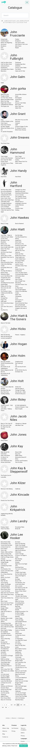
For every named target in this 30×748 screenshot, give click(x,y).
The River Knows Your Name (21, 285)
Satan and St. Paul (20, 71)
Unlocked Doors (5, 66)
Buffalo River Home (20, 255)
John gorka (18, 88)
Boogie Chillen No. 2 (20, 625)
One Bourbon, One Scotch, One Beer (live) (7, 569)
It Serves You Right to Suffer (21, 556)
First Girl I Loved (5, 196)
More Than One (19, 106)
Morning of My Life (5, 390)
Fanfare (17, 39)
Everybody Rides (19, 527)
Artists (8, 718)
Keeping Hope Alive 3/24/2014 (20, 64)
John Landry (18, 521)
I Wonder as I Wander (20, 423)
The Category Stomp (20, 196)
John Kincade (19, 494)
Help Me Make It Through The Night (20, 389)
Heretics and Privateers (21, 460)
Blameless (3, 71)
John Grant (17, 114)
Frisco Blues (4, 548)
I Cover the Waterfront (21, 677)
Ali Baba (3, 388)
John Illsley (18, 399)
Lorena (17, 206)
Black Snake (4, 601)
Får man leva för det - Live (20, 367)
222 (11, 704)
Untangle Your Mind (20, 189)
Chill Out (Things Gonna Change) (7, 557)
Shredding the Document (7, 282)
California (17, 489)
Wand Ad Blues (19, 626)
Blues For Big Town (20, 645)
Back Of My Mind (5, 245)
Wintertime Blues (5, 274)
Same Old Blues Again (7, 625)
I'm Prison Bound (19, 615)
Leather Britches (19, 205)
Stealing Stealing (5, 393)
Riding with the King (6, 286)
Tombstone (18, 62)
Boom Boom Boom (20, 589)
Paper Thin (3, 299)
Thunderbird (18, 296)
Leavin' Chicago (19, 553)
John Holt (17, 381)
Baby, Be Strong (19, 601)
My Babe (17, 579)
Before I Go (4, 243)
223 (15, 704)
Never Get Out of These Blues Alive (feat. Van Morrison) (7, 604)
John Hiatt (17, 229)
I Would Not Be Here (6, 194)
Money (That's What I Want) (20, 591)
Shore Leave (18, 163)
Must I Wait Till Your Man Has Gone (7, 627)
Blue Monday (18, 558)
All (2, 21)
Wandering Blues (19, 548)
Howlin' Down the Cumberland (19, 269)
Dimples (17, 562)
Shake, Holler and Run (7, 552)
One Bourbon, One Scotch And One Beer (6, 544)
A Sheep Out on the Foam (6, 683)
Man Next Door (5, 392)
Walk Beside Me (5, 452)
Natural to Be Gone (20, 191)
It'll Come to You (19, 243)
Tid (16, 365)
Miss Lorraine (18, 586)
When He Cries (5, 94)
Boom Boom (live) (5, 589)
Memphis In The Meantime (5, 241)
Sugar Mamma (19, 679)
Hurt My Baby (18, 235)
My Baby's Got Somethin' (5, 651)
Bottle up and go (5, 659)
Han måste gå (19, 363)
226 (24, 704)
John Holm (17, 355)
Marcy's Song (4, 223)
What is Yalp (5, 728)
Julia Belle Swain (5, 201)
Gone (16, 298)
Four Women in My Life (21, 587)
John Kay (16, 446)
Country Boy (18, 653)
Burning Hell (4, 642)
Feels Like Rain (19, 254)
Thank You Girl (19, 248)
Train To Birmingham (20, 289)
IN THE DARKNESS (20, 405)
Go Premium (15, 728)
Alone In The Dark (5, 323)
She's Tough (18, 156)
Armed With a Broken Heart (20, 95)
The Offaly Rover (5, 350)
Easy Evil (17, 453)
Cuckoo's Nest (19, 208)
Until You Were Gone (6, 62)
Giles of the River (5, 455)
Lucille (16, 570)
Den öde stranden (5, 361)
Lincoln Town (4, 238)
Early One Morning (20, 543)
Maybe (17, 47)
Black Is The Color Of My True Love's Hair (6, 424)
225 (21, 704)
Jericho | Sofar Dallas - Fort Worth (21, 68)
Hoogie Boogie (4, 562)
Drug (2, 119)
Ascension (3, 44)
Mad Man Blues (19, 699)
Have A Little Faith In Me (7, 247)
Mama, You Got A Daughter (5, 578)
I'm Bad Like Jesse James (20, 636)
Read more (14, 745)
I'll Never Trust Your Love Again (21, 598)
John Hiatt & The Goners (18, 317)
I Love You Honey (5, 591)
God (2, 47)
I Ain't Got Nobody (20, 698)
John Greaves (19, 137)
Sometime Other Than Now (21, 266)
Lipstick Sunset (19, 264)
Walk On (3, 296)
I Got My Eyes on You (21, 667)
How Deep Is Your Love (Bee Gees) (21, 45)
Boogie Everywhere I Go (21, 611)
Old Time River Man (6, 189)
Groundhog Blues (19, 603)
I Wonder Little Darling (21, 596)
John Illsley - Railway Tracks (6, 409)
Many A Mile (18, 452)
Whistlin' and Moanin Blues (6, 636)
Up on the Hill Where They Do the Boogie (6, 192)
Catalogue (21, 718)
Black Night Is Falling (6, 630)
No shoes (17, 542)
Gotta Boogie (18, 687)
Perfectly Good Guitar (21, 245)
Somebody (3, 459)
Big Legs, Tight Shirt (6, 560)
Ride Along (18, 282)
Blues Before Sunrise (20, 648)
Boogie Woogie (19, 604)
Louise (17, 647)
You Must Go (4, 310)
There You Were (5, 528)
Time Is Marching (5, 638)
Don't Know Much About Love (7, 303)
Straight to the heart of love (21, 309)
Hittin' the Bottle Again (20, 686)
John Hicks (18, 329)
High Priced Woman (20, 550)
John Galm (17, 77)
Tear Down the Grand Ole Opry (20, 198)
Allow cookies (23, 745)
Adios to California (5, 279)
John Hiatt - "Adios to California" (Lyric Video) (7, 236)
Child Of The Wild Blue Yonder (21, 292)
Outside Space (5, 41)
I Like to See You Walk (21, 696)
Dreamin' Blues (5, 687)
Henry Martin (4, 440)
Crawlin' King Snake (20, 572)
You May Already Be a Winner (21, 237)
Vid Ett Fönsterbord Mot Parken (7, 364)
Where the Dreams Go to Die (7, 129)
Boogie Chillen (4, 608)
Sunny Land (4, 596)
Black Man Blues (5, 647)
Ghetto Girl (18, 387)
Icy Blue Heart (19, 288)
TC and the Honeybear (7, 131)
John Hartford (16, 184)
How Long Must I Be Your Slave (20, 663)
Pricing (13, 731)
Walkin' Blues (18, 455)
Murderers (3, 46)
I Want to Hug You (20, 659)
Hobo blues (18, 552)
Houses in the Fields (20, 103)
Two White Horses (5, 633)
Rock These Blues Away (7, 594)
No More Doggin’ (5, 676)
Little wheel (4, 564)
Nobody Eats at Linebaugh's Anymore (20, 202)
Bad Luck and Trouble (21, 671)
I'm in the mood (5, 674)
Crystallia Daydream (6, 203)
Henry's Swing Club (6, 553)
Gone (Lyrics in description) (19, 300)
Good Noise (18, 99)
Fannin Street (4, 161)
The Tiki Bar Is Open (6, 291)
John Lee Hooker (16, 536)
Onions (17, 631)
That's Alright (4, 156)
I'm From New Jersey (6, 97)
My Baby (3, 260)
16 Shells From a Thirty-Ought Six (7, 164)
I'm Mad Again (19, 638)
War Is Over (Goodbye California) (21, 690)
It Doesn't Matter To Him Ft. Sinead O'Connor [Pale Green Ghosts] (21, 128)
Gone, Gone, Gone (6, 198)
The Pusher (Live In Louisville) (6, 476)
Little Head (3, 301)
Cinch (2, 49)
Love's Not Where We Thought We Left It (6, 276)
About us (4, 731)
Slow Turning (18, 279)
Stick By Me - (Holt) (20, 392)
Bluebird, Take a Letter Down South (6, 619)
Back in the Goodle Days (7, 200)
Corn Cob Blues (5, 206)
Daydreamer (4, 67)
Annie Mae (18, 560)
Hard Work (3, 176)
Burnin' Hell (18, 581)
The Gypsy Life (5, 106)
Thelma (17, 669)
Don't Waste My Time (6, 460)
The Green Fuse (5, 143)
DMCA (22, 732)
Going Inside (4, 39)
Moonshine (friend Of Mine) (20, 458)
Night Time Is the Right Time (21, 564)
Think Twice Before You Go (7, 598)
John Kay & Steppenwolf (19, 470)
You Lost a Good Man (21, 569)
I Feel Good (4, 616)
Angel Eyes (18, 240)
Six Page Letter (19, 594)
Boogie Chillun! (19, 682)
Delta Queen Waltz (6, 205)
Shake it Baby (18, 618)
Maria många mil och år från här (7, 370)
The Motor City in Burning (5, 644)
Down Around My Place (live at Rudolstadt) (21, 303)
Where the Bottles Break (7, 99)
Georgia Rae (4, 298)
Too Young (3, 653)
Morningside (18, 97)
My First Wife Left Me (20, 574)
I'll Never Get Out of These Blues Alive (6, 661)
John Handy (18, 171)
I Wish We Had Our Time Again (7, 210)
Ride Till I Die (4, 581)
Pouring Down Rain (6, 623)
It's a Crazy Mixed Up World (6, 574)
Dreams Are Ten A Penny (7, 500)
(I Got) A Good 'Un (5, 547)
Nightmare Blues (5, 677)
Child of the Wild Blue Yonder (6, 264)
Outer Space (4, 123)
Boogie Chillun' (19, 660)
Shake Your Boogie (20, 545)
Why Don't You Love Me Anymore (21, 120)
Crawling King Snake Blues (6, 566)
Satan (2, 82)
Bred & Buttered (19, 223)
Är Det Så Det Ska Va (21, 370)
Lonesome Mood (5, 587)
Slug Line (17, 252)
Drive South (18, 242)
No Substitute (4, 631)
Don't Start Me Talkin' (6, 159)
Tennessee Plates (19, 260)
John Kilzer (18, 483)
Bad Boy (17, 616)
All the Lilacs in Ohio (6, 255)
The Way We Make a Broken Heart (6, 271)
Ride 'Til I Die (18, 623)
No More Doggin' (19, 613)
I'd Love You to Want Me (7, 387)
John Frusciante (17, 33)
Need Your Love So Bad (21, 681)
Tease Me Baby (19, 620)
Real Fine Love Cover (21, 306)
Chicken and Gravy (20, 672)
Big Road (17, 606)
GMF (16, 124)
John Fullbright (16, 57)
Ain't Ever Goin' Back (6, 252)
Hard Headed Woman (21, 621)
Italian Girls (18, 108)
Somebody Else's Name (7, 69)
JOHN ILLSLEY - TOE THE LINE (7, 406)
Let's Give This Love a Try (6, 307)
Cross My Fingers (20, 247)
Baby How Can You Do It (7, 592)
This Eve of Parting (6, 208)
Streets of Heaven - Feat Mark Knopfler (21, 407)
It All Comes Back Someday (20, 276)
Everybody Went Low (6, 267)
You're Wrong (4, 582)
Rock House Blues (6, 698)
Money (2, 615)
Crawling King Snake (20, 694)
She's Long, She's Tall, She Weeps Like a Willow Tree (7, 670)
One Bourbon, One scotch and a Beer (20, 583)
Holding (17, 210)
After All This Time (20, 250)
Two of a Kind (18, 462)
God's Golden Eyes (20, 259)
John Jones (18, 434)
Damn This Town (5, 248)
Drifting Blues (4, 572)
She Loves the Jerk (6, 288)
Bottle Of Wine (4, 696)
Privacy (23, 735)
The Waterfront (4, 648)
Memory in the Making (6, 489)
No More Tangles (5, 126)
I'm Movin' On (4, 457)
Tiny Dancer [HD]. (20, 42)
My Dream (18, 684)
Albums (13, 718)
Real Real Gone (19, 567)
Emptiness (18, 41)
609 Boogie (4, 609)
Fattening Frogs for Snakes (20, 158)
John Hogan (18, 344)
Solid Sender (18, 633)
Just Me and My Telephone (5, 693)
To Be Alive (4, 453)
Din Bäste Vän (19, 371)
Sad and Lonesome (20, 665)
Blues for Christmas (6, 699)
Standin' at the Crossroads (19, 656)
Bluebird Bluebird (5, 586)
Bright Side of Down (6, 103)
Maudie (17, 609)
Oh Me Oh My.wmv (20, 393)
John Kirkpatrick (17, 508)
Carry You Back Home (21, 272)
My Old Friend (19, 262)
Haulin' (2, 281)
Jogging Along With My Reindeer (7, 514)
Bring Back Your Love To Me (7, 258)
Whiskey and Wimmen (7, 686)
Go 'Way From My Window (5, 427)
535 (3, 707)
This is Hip (3, 550)
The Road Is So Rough (7, 655)
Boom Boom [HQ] (5, 542)
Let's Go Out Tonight (20, 693)
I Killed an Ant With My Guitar (6, 293)
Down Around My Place (7, 262)
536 (6, 707)
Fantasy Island (4, 527)
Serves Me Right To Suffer (20, 576)
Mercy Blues (18, 650)
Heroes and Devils (5, 462)
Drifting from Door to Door (6, 666)
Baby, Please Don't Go (21, 161)
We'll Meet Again (5, 664)
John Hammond (17, 151)
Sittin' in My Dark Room (21, 547)
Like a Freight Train (20, 281)
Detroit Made (4, 284)
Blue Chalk (18, 104)
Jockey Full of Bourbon (7, 158)
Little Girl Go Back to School (6, 612)
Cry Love (3, 289)
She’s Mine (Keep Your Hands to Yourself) (21, 629)
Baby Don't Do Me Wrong (20, 675)
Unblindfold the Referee (7, 104)
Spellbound (18, 652)
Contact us (5, 737)
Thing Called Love (20, 257)
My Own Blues (5, 691)
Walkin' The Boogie (6, 584)
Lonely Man (18, 608)
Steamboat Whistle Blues (21, 193)
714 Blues (3, 657)
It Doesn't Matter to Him (7, 121)
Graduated (3, 250)
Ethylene (3, 254)
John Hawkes (19, 217)
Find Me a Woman (5, 679)
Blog (3, 734)
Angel (2, 269)
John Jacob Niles (18, 418)
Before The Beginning (6, 42)
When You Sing (5, 101)
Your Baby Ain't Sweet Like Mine (21, 641)
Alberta (2, 621)
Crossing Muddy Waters (21, 274)
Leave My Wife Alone (6, 681)
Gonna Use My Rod (6, 689)
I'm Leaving (18, 643)
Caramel (17, 123)
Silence (17, 101)
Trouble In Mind (5, 96)
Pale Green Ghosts (6, 124)
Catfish (2, 640)
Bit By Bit (17, 528)
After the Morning (5, 334)
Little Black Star (19, 425)
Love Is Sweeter (19, 194)
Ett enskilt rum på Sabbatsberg (5, 367)
